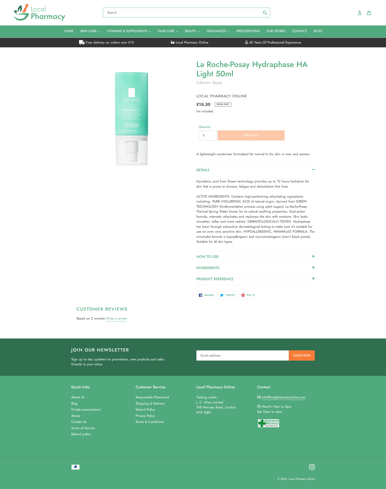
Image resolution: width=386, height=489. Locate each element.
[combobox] (186, 12)
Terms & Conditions (150, 421)
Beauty (217, 82)
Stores (75, 415)
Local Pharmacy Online (191, 42)
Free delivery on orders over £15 (109, 42)
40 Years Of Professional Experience (274, 42)
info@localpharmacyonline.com (284, 397)
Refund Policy (145, 409)
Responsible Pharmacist (152, 397)
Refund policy (81, 434)
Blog (74, 403)
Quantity (205, 126)
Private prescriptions (86, 409)
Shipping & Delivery (150, 403)
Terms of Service (83, 428)
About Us (77, 397)
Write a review (116, 318)
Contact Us (78, 421)
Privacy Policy (145, 415)
